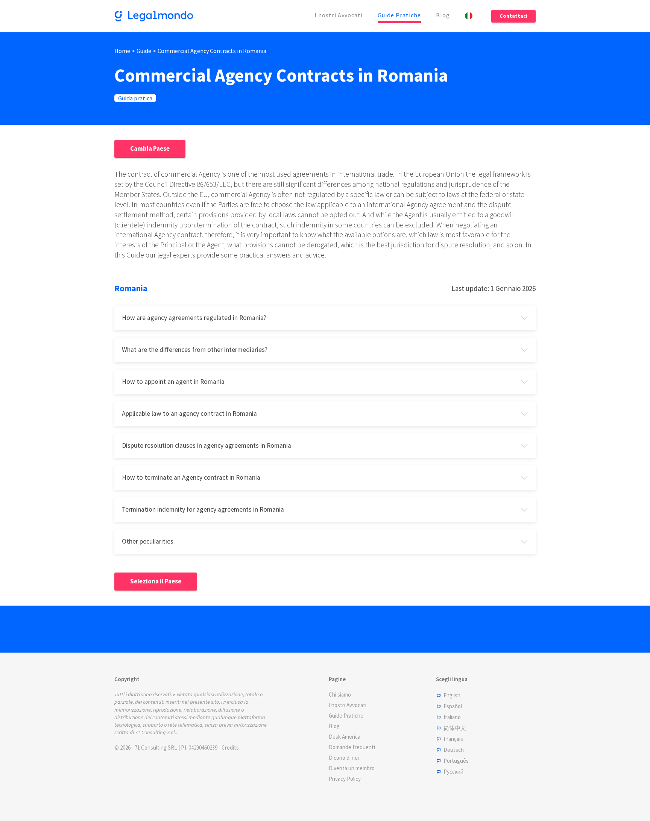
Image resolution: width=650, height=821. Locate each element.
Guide (144, 51)
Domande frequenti (352, 747)
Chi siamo (340, 694)
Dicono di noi (344, 757)
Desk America (344, 736)
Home (122, 51)
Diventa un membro (352, 768)
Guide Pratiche (399, 15)
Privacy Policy (345, 778)
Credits (230, 747)
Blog (443, 15)
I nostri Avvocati (338, 15)
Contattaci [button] (513, 15)
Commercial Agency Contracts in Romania (212, 51)
